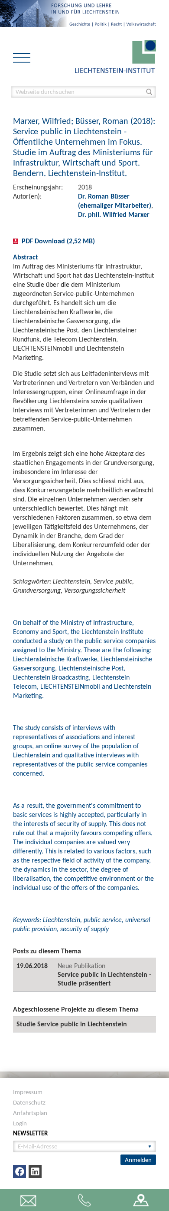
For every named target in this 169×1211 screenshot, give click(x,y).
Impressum (27, 1092)
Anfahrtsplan (30, 1113)
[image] (115, 56)
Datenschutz (29, 1102)
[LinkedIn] (35, 1171)
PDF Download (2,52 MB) (58, 241)
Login (20, 1123)
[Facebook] (19, 1171)
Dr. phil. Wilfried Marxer (114, 214)
